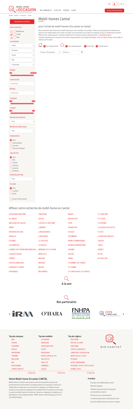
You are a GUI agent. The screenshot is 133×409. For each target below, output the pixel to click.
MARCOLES (42, 254)
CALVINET (12, 241)
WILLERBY (15, 359)
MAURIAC (41, 263)
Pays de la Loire (77, 343)
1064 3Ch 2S (45, 359)
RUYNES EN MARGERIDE (77, 245)
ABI (12, 362)
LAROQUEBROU (44, 232)
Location (15, 191)
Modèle (12, 89)
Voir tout (32, 373)
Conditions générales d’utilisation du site (104, 399)
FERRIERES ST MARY (16, 267)
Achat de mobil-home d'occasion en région (105, 402)
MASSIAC (41, 258)
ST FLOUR (101, 219)
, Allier (118, 37)
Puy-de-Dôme (102, 37)
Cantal (101, 35)
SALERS (71, 254)
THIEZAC (101, 241)
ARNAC (11, 227)
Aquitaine (74, 346)
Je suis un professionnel (114, 10)
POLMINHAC (72, 236)
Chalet (18, 34)
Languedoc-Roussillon (80, 353)
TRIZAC (100, 245)
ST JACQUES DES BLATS (106, 227)
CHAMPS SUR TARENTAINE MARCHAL (22, 250)
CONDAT (12, 258)
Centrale (15, 146)
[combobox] (22, 83)
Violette (44, 362)
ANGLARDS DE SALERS (17, 223)
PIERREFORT (73, 227)
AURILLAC (12, 236)
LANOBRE (42, 227)
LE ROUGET (42, 245)
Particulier (90, 46)
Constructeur (14, 80)
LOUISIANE (15, 346)
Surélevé (15, 171)
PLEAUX (71, 232)
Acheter (57, 10)
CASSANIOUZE (14, 245)
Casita (43, 349)
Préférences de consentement (100, 395)
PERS (70, 223)
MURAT (71, 214)
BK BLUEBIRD (16, 366)
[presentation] (9, 314)
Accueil (11, 15)
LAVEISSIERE (43, 236)
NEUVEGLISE (73, 219)
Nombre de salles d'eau (18, 127)
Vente (14, 194)
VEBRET (101, 250)
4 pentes (15, 168)
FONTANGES (13, 272)
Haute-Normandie (78, 362)
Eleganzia (45, 339)
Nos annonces (46, 10)
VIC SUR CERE (103, 258)
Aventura (45, 343)
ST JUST (101, 232)
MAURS (41, 267)
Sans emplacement (74, 46)
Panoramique (17, 143)
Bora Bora (45, 353)
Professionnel (103, 46)
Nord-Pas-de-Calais (78, 356)
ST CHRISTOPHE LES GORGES (79, 272)
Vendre (66, 10)
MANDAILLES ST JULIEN (47, 250)
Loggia (43, 369)
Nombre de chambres (17, 117)
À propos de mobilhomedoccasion (102, 383)
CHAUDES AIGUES (15, 254)
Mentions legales (96, 386)
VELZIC (100, 254)
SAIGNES (71, 250)
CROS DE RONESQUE (16, 263)
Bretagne (75, 339)
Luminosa (45, 366)
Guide (73, 10)
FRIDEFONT (42, 214)
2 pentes (15, 165)
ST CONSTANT (103, 214)
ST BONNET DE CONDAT (77, 263)
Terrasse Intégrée (18, 148)
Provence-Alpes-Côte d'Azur (82, 366)
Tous (14, 140)
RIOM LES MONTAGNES (76, 241)
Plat (13, 160)
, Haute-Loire (111, 37)
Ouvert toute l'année (19, 199)
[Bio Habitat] (111, 347)
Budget (12, 70)
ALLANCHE (13, 219)
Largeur (13, 108)
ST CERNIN (72, 267)
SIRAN (70, 258)
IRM (12, 339)
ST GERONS (102, 223)
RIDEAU (14, 349)
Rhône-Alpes (76, 369)
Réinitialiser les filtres (22, 22)
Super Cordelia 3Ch (48, 356)
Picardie (74, 359)
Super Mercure (47, 346)
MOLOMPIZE (43, 272)
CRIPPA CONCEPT (17, 369)
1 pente (14, 163)
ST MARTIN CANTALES (106, 236)
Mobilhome (20, 31)
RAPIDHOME (15, 353)
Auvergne (23, 15)
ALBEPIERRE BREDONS (17, 214)
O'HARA (14, 343)
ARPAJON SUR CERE (16, 232)
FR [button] (121, 4)
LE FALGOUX (43, 241)
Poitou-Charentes (78, 349)
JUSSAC (41, 219)
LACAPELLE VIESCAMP (46, 223)
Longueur (13, 98)
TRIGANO (14, 356)
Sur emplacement (52, 46)
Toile (17, 37)
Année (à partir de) (16, 175)
